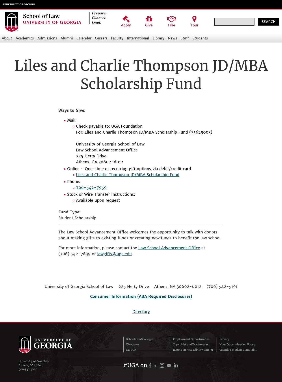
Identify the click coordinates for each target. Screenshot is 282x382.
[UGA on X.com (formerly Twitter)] (156, 365)
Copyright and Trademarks (190, 344)
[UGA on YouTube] (170, 365)
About (7, 38)
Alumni (67, 38)
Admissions (47, 38)
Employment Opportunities (191, 339)
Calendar (83, 38)
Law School (149, 247)
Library (158, 38)
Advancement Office (180, 247)
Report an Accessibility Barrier (193, 349)
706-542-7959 (91, 187)
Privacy (224, 339)
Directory (141, 311)
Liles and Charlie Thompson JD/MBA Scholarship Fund (127, 174)
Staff (185, 38)
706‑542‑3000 (28, 369)
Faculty (117, 38)
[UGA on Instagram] (163, 365)
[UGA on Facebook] (150, 365)
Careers (101, 38)
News (172, 38)
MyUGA (131, 349)
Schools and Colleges (139, 339)
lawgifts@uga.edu (114, 253)
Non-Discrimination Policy (237, 344)
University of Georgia (19, 4)
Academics (25, 38)
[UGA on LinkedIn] (176, 365)
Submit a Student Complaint (238, 349)
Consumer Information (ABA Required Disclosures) (141, 296)
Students (200, 38)
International (138, 38)
